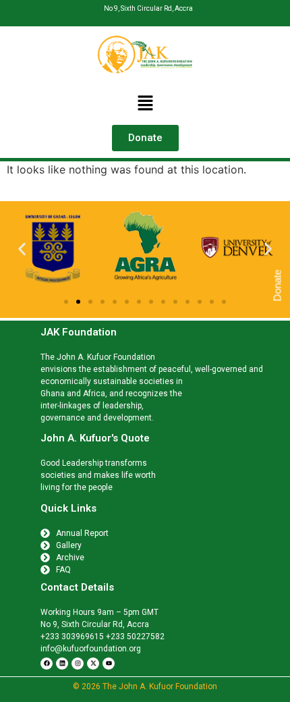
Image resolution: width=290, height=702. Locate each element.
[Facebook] (46, 663)
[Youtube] (109, 663)
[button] (145, 103)
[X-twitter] (93, 663)
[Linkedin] (62, 663)
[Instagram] (77, 663)
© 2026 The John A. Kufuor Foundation (145, 686)
